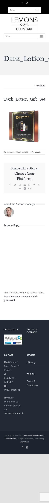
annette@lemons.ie (13, 413)
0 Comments (35, 152)
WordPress (24, 442)
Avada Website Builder (33, 435)
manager (10, 152)
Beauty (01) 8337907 (10, 379)
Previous (40, 85)
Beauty (31, 362)
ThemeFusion (10, 438)
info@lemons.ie (12, 389)
